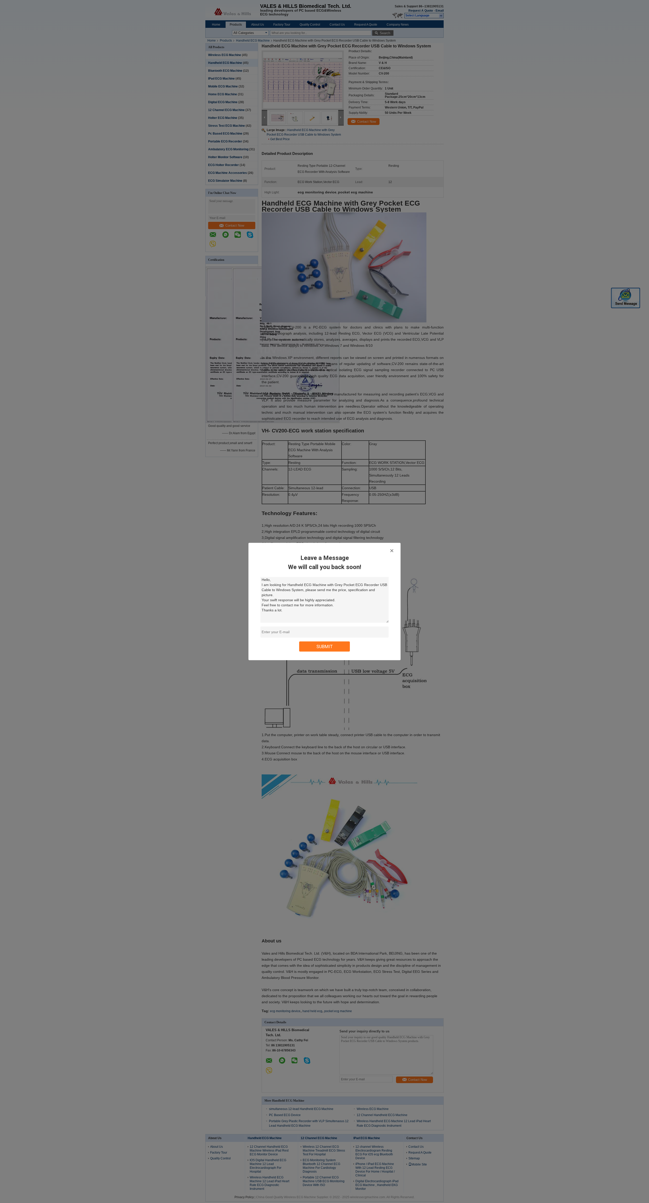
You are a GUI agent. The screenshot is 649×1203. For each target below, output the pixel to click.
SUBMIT (324, 646)
